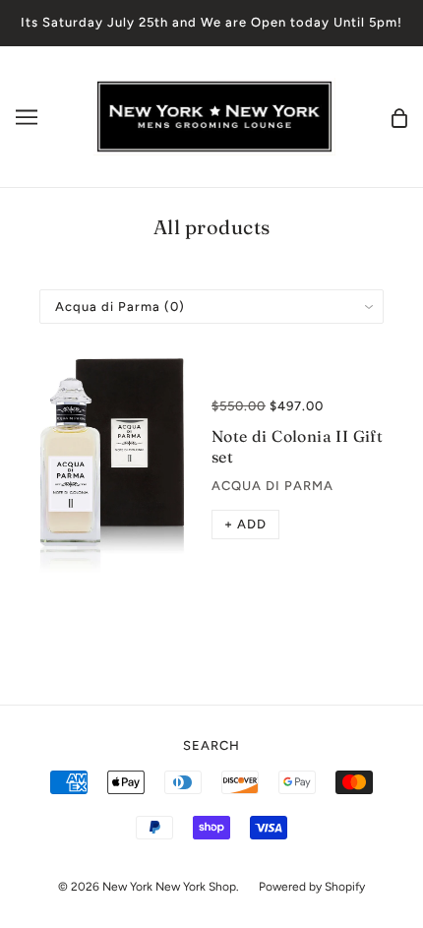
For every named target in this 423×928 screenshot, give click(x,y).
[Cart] (399, 116)
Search (211, 745)
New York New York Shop (169, 887)
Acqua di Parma (272, 485)
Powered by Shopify (312, 887)
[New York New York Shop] (213, 115)
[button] (245, 524)
